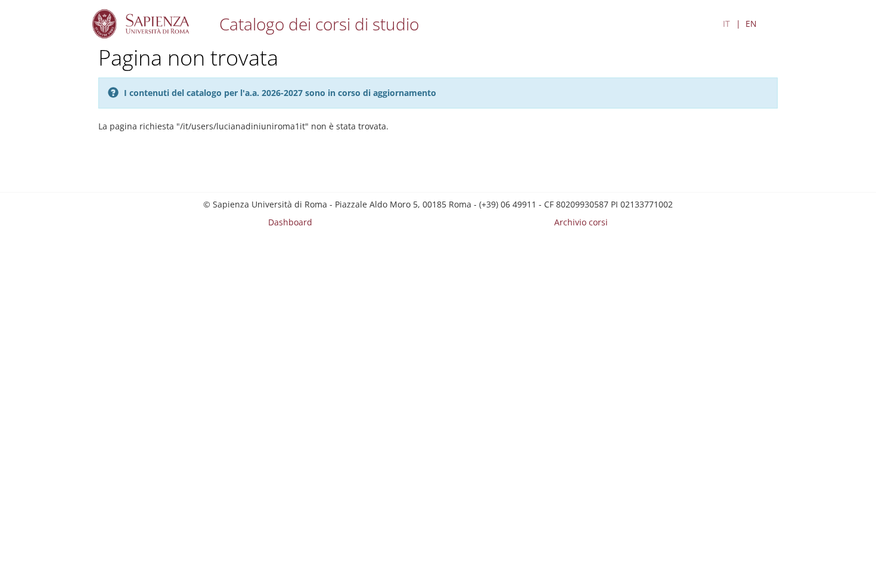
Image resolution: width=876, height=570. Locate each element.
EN (751, 23)
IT (726, 23)
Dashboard (290, 222)
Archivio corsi (581, 222)
